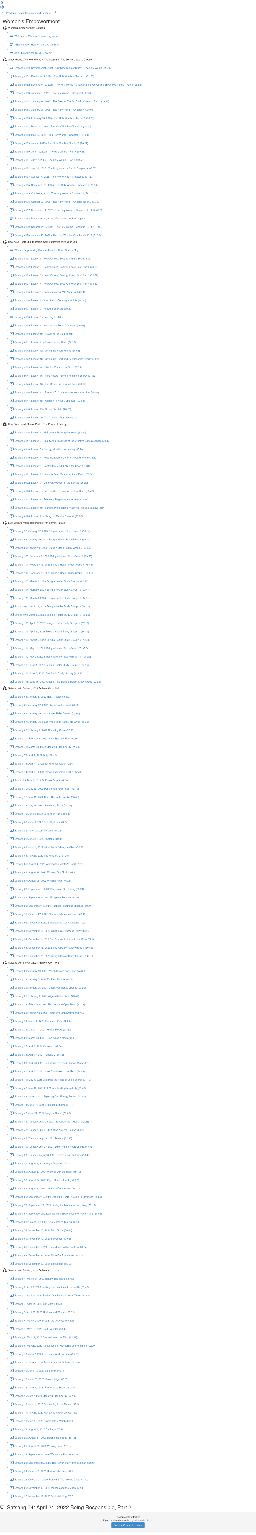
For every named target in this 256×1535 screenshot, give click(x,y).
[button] (2, 3)
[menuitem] (2, 8)
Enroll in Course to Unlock (128, 1525)
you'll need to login (142, 1520)
